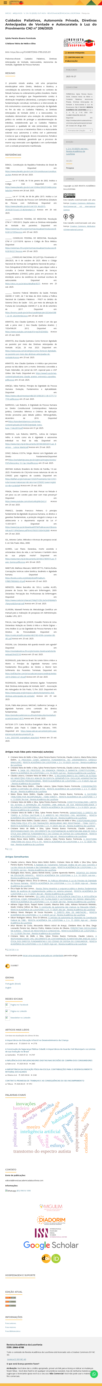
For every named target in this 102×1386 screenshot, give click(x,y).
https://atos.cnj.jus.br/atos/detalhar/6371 (22, 283)
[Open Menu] (5, 2)
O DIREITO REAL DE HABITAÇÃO (71, 912)
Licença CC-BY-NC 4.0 (16, 1359)
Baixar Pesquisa (75, 53)
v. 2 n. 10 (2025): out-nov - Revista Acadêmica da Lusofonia (52, 13)
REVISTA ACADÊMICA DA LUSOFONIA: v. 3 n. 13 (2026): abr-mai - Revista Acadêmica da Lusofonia (53, 901)
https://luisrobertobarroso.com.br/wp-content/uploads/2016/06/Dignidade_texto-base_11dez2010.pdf (23, 424)
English (8, 987)
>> (11, 849)
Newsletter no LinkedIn (20, 1017)
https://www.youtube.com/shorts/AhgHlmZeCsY (25, 501)
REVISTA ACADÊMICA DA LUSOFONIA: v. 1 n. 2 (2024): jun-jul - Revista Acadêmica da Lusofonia (54, 913)
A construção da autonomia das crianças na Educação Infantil (67, 907)
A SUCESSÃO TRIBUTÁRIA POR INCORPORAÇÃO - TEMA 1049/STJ (54, 795)
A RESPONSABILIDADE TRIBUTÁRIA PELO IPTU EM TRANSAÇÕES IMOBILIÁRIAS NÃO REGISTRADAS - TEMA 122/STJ (54, 821)
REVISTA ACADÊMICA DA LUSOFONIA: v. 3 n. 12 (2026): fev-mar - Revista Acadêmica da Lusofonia (54, 798)
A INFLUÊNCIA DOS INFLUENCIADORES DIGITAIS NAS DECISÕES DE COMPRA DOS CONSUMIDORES (48, 1060)
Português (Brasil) (13, 983)
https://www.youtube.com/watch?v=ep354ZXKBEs (26, 331)
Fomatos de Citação (76, 130)
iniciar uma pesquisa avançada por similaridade (43, 955)
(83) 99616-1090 (24, 1190)
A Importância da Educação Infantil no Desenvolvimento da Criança (36, 1040)
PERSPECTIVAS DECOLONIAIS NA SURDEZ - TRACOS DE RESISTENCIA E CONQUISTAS (54, 929)
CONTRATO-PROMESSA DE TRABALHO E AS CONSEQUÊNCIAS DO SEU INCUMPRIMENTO (44, 1081)
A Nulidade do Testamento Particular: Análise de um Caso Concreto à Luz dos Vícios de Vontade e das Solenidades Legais (54, 866)
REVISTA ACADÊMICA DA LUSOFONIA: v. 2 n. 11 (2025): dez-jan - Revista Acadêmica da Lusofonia (53, 826)
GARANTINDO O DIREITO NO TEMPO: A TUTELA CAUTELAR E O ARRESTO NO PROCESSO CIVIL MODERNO (54, 813)
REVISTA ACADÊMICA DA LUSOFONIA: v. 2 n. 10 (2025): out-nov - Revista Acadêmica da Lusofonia (53, 773)
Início (8, 13)
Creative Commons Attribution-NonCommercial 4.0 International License (79, 206)
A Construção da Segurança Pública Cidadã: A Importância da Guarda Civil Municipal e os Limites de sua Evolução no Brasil (50, 1050)
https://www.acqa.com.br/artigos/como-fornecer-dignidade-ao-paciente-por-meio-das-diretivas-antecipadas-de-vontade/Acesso (31, 354)
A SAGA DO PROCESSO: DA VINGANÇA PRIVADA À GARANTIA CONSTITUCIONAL (57, 770)
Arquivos (17, 13)
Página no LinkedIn (18, 1011)
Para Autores (10, 1327)
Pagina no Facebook (19, 1004)
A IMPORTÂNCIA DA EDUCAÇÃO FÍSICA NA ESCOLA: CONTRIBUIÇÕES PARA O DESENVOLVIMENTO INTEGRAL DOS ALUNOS (48, 1070)
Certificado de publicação (74, 59)
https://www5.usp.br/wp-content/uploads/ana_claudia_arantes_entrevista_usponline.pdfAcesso (31, 376)
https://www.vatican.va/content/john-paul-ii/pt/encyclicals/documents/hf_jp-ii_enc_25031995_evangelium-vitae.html (31, 734)
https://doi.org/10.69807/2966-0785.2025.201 (30, 52)
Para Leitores (10, 1323)
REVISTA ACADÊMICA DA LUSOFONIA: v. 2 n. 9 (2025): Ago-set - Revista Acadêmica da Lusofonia (54, 816)
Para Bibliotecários (12, 1331)
